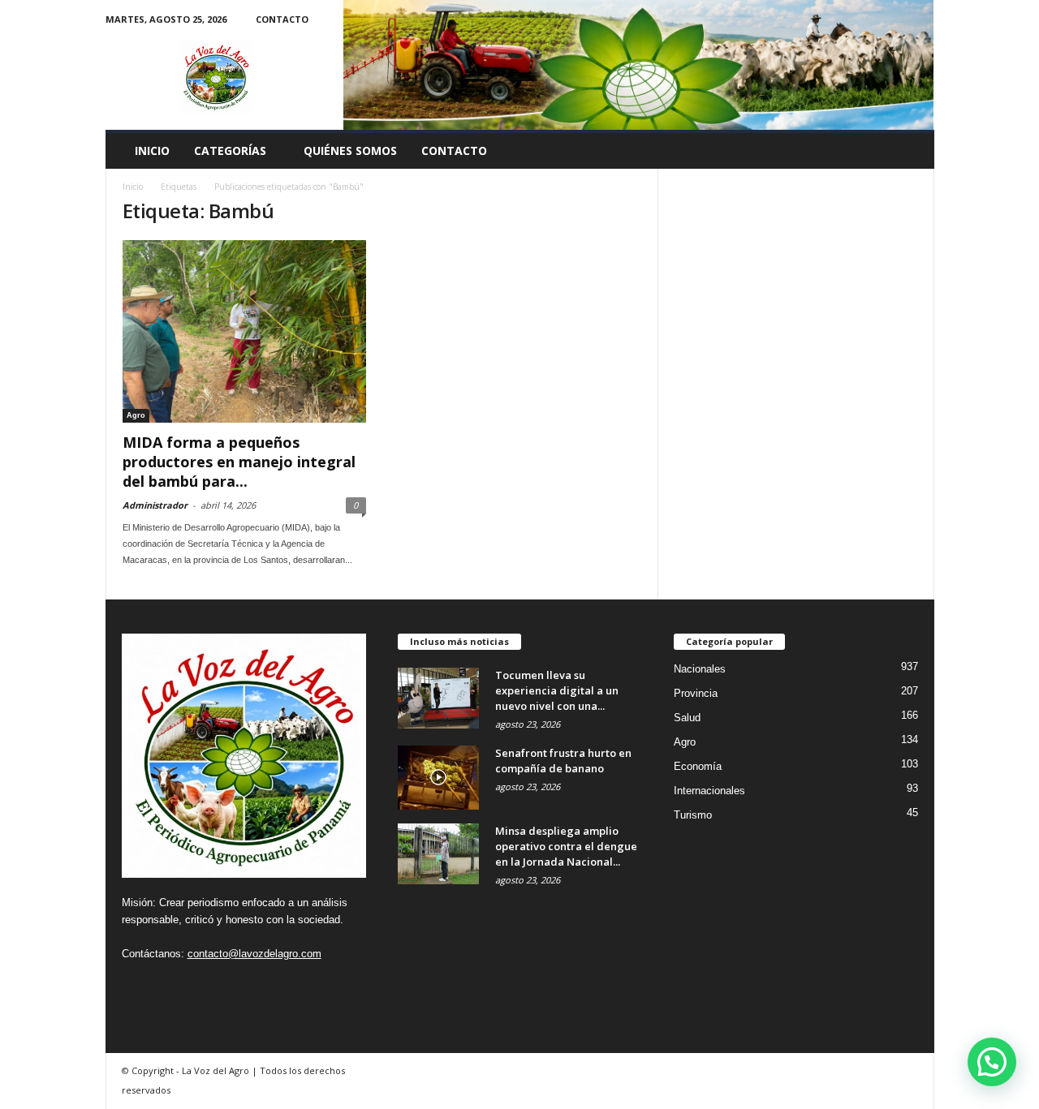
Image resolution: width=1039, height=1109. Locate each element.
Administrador (155, 505)
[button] (910, 151)
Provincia (696, 693)
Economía (698, 766)
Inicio (152, 150)
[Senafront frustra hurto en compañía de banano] (438, 778)
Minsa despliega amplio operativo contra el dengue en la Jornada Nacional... (566, 846)
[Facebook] (135, 986)
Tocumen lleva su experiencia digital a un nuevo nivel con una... (557, 690)
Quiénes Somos (350, 150)
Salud (687, 717)
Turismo (693, 815)
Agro (136, 415)
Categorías (230, 150)
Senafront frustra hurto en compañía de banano (563, 761)
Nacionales (700, 669)
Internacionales (709, 790)
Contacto (282, 19)
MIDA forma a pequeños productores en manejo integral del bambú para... (239, 461)
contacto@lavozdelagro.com (254, 954)
